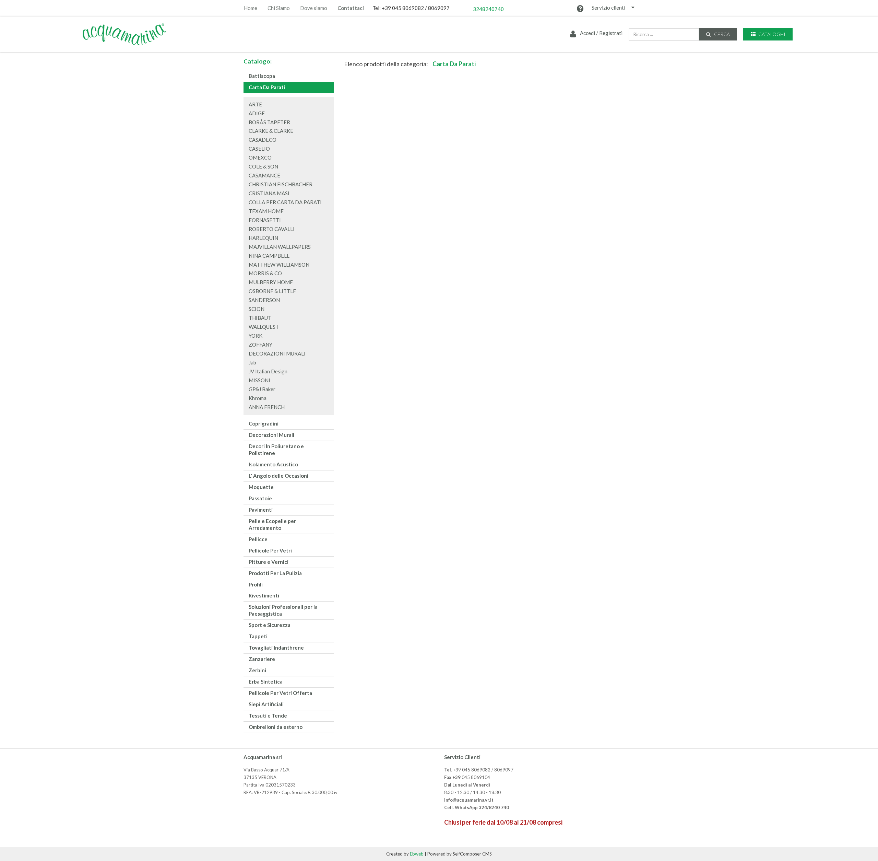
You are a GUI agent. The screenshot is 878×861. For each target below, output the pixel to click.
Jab (252, 362)
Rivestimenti (264, 595)
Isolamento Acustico (273, 464)
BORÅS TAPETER (269, 122)
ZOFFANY (260, 344)
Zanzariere (262, 659)
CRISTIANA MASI (269, 193)
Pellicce (258, 539)
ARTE (255, 104)
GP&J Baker (262, 389)
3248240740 (488, 9)
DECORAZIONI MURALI (277, 353)
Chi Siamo (279, 8)
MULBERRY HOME (271, 282)
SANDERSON (264, 300)
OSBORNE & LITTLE (272, 291)
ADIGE (257, 113)
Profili (256, 584)
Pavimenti (261, 510)
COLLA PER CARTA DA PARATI (285, 202)
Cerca (721, 34)
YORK (255, 336)
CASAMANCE (264, 175)
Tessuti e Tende (268, 715)
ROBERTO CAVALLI (272, 229)
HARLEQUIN (263, 238)
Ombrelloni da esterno (275, 727)
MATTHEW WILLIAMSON (279, 264)
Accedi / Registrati (600, 33)
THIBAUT (260, 318)
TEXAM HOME (266, 211)
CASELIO (259, 149)
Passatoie (260, 498)
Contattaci (350, 8)
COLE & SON (263, 166)
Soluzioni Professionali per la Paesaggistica (283, 610)
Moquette (261, 487)
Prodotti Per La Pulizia (275, 573)
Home (250, 8)
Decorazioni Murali (271, 435)
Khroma (257, 398)
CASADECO (262, 140)
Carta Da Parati (267, 87)
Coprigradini (263, 423)
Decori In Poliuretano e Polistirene (276, 449)
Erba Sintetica (266, 681)
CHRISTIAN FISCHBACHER (280, 184)
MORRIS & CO (265, 273)
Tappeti (258, 636)
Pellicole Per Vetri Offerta (280, 693)
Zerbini (257, 670)
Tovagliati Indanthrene (276, 647)
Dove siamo (313, 8)
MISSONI (259, 380)
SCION (256, 309)
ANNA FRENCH (267, 407)
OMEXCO (260, 157)
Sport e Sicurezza (269, 625)
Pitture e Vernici (268, 562)
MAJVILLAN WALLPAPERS (280, 247)
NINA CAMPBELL (269, 256)
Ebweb (417, 854)
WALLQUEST (264, 327)
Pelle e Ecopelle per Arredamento (272, 524)
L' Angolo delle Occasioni (278, 476)
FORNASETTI (265, 220)
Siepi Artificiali (266, 704)
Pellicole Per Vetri (270, 550)
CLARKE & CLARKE (271, 131)
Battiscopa (262, 76)
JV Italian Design (268, 371)
